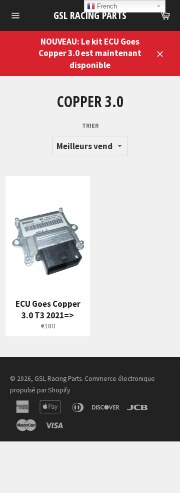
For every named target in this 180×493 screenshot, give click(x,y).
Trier (90, 125)
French (106, 6)
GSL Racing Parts (90, 15)
